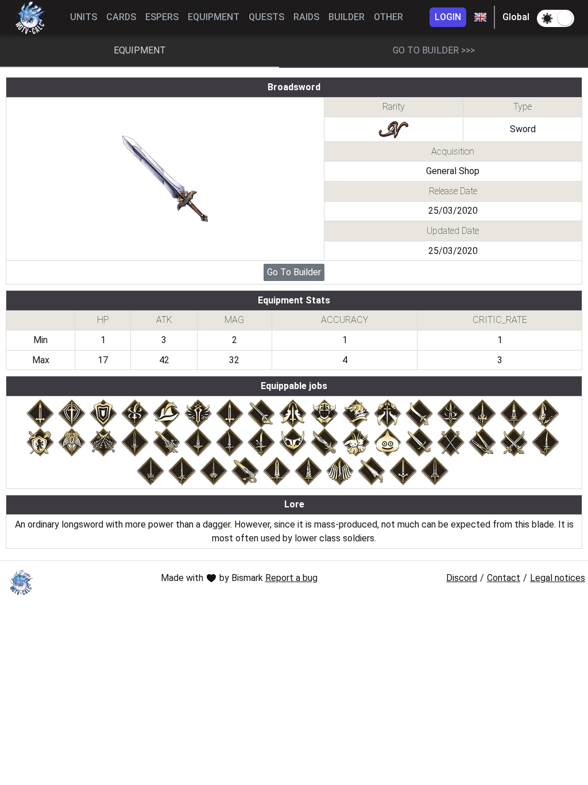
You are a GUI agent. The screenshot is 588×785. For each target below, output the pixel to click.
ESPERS (162, 16)
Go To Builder (294, 272)
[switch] (555, 18)
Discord (461, 577)
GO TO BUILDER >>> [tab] (434, 50)
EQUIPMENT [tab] (140, 50)
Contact (503, 577)
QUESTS (266, 16)
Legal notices (557, 577)
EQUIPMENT (213, 16)
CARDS (121, 16)
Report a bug (291, 577)
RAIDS (306, 16)
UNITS (83, 16)
